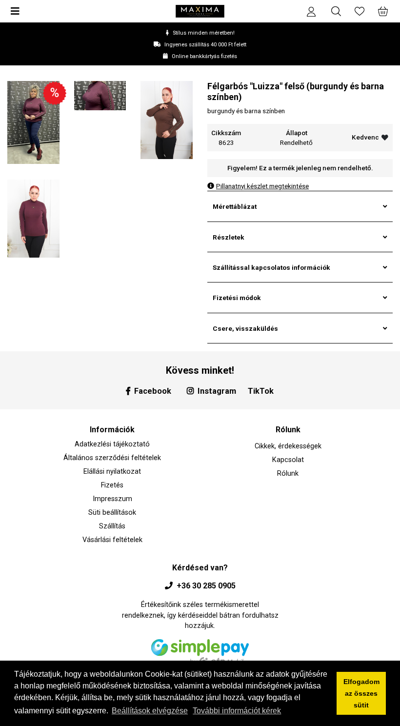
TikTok (261, 391)
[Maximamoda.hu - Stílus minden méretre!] (200, 11)
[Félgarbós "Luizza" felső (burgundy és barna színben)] (33, 121)
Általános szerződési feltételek (112, 458)
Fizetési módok (237, 298)
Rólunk (288, 473)
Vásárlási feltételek (112, 540)
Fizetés (112, 485)
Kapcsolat (288, 460)
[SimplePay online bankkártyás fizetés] (200, 656)
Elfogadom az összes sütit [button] (361, 693)
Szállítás (112, 526)
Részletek (228, 237)
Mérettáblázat (235, 206)
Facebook (152, 391)
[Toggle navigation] (18, 11)
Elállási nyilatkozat (112, 471)
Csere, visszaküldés (245, 328)
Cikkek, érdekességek (288, 446)
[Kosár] (382, 11)
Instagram (217, 391)
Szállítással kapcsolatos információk (271, 267)
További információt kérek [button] (237, 710)
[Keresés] (336, 11)
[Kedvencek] (359, 11)
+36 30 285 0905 (206, 585)
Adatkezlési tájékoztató (112, 444)
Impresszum (112, 499)
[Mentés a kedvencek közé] (385, 137)
